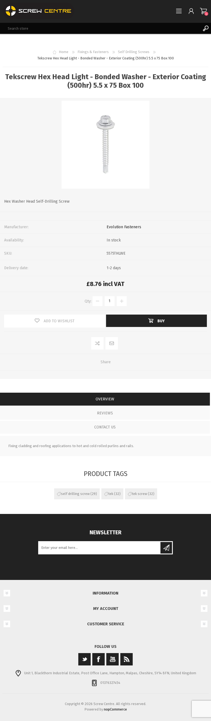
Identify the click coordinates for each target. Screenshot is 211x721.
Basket (203, 11)
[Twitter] (84, 659)
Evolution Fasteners (124, 227)
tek (110, 494)
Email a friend (112, 344)
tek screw (139, 494)
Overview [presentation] (105, 399)
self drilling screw (75, 494)
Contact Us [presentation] (105, 427)
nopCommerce (115, 709)
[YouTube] (112, 659)
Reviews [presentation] (105, 413)
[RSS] (126, 659)
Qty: (88, 301)
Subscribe (166, 548)
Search (205, 28)
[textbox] (100, 28)
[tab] (105, 400)
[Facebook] (98, 659)
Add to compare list (98, 344)
